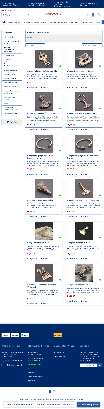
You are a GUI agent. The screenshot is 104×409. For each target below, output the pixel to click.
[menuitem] (22, 15)
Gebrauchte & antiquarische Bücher (11, 108)
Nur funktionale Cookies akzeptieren (55, 404)
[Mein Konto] (93, 15)
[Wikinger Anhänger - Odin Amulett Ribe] (43, 59)
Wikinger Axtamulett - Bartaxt (78, 242)
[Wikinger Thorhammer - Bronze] (84, 273)
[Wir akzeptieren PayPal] (12, 122)
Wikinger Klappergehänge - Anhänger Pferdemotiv (41, 286)
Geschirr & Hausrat (10, 70)
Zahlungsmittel (59, 352)
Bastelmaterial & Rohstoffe (9, 98)
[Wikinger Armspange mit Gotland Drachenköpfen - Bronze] (43, 144)
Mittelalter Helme (10, 87)
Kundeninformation (60, 356)
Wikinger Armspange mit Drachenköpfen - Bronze (83, 157)
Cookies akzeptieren (88, 404)
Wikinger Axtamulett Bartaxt (38, 242)
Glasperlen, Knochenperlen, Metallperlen (9, 49)
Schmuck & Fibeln (10, 37)
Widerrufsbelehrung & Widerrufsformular (35, 359)
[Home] (4, 22)
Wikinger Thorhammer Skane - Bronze (81, 113)
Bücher (6, 103)
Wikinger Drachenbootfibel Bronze (80, 71)
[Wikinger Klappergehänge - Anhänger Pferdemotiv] (43, 273)
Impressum (31, 381)
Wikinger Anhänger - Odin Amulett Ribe (42, 71)
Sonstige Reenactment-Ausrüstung (12, 92)
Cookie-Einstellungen (35, 377)
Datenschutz (32, 372)
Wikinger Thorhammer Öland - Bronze (41, 113)
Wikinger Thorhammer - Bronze (79, 285)
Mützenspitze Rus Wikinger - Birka (40, 200)
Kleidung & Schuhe (10, 83)
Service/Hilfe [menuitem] (13, 10)
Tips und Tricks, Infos (11, 114)
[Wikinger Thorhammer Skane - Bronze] (84, 101)
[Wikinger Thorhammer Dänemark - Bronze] (84, 188)
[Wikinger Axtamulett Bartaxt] (43, 231)
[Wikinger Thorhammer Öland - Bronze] (43, 101)
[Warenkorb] (99, 15)
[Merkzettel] (87, 15)
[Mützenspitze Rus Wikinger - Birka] (43, 188)
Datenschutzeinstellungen (18, 404)
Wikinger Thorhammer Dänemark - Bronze (83, 200)
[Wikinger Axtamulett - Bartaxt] (84, 231)
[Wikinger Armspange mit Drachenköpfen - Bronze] (84, 144)
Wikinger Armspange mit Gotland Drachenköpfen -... (40, 157)
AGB (29, 368)
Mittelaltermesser (10, 74)
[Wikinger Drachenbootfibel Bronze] (84, 59)
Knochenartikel (9, 56)
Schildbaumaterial (10, 78)
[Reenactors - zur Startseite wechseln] (52, 15)
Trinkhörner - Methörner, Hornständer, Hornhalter (8, 63)
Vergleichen (33, 87)
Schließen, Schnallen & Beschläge (11, 42)
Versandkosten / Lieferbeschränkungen (35, 353)
